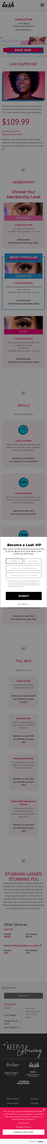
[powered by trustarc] (40, 1141)
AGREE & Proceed (23, 1132)
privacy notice (26, 1114)
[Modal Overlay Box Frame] (23, 572)
